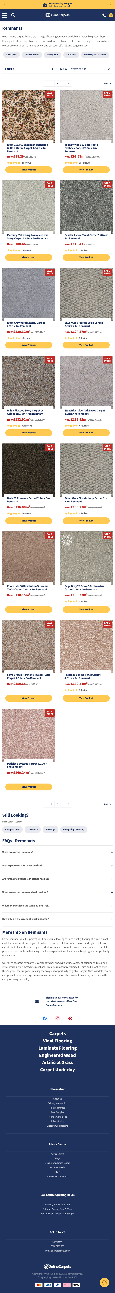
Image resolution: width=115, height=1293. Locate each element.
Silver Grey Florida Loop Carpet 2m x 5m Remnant (86, 500)
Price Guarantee (57, 1107)
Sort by (63, 69)
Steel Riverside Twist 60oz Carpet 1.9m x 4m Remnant (85, 412)
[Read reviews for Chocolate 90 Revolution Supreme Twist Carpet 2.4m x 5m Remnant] (28, 603)
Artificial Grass (57, 1062)
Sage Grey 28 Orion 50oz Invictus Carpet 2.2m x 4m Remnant (84, 588)
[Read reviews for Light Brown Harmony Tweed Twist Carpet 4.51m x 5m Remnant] (28, 692)
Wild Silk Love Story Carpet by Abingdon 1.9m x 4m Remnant (25, 412)
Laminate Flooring (57, 1048)
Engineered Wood (57, 1055)
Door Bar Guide (57, 1167)
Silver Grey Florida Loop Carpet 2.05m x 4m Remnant (84, 324)
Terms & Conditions (57, 1116)
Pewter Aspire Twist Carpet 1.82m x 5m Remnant (86, 237)
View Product (29, 169)
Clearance (71, 54)
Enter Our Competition (57, 1176)
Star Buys (50, 829)
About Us (57, 1098)
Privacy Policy (57, 1121)
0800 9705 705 (57, 1246)
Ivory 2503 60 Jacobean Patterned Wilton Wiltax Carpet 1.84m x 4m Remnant (27, 148)
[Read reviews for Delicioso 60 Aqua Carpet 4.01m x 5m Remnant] (28, 780)
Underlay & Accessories (95, 54)
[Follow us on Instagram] (57, 1018)
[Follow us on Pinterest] (70, 1018)
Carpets (57, 1033)
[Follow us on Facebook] (45, 1018)
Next (105, 83)
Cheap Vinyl (52, 54)
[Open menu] (5, 15)
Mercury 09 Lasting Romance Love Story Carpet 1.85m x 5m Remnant (27, 237)
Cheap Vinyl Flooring (73, 829)
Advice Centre (57, 1154)
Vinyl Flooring (57, 1040)
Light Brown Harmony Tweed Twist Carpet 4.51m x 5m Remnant (28, 676)
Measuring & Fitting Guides (57, 1163)
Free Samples (57, 1112)
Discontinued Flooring (57, 1125)
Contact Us (57, 1241)
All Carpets (11, 54)
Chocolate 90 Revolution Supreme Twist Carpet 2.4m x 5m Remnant (27, 588)
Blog (57, 1172)
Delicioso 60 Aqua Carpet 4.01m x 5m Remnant (27, 765)
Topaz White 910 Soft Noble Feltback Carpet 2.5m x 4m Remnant (81, 148)
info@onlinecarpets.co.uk (57, 1250)
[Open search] (13, 15)
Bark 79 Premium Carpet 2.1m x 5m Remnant (28, 500)
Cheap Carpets (32, 54)
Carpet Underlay (57, 1069)
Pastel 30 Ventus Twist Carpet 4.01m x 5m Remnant (82, 676)
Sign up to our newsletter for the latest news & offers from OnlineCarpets (62, 1001)
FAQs (57, 1158)
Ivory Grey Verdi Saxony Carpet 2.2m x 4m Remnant (26, 324)
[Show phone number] (104, 15)
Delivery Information (57, 1103)
